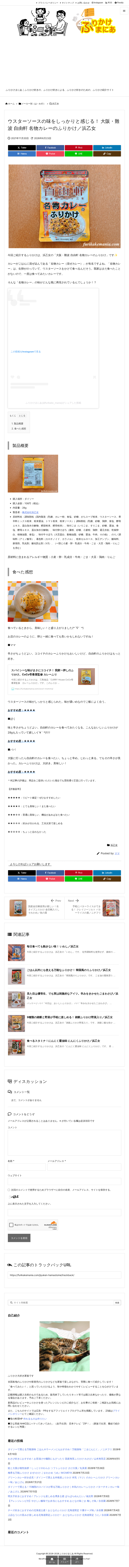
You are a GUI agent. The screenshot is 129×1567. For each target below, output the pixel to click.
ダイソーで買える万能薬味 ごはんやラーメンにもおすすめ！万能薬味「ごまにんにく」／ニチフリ (60, 1449)
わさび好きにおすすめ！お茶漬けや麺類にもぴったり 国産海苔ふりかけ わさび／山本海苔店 (57, 1458)
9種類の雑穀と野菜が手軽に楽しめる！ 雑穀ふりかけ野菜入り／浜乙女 (70, 1017)
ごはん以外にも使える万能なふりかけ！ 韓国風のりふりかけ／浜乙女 (69, 970)
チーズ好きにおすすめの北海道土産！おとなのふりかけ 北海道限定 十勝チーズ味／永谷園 (55, 1510)
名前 (11, 1161)
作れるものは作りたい (35, 1418)
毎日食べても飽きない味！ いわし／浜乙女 (53, 946)
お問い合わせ (83, 3)
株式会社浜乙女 (30, 512)
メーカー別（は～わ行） (34, 103)
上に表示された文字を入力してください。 (30, 1203)
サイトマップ (68, 3)
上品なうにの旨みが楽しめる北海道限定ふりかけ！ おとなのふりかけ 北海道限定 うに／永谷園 (58, 1514)
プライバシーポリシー (48, 3)
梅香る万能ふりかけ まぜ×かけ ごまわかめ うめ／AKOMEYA (40, 1472)
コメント (12, 1127)
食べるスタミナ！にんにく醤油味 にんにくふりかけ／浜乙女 (63, 1040)
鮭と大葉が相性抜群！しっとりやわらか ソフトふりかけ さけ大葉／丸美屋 (47, 1468)
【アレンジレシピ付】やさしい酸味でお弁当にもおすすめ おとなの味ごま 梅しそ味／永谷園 (57, 1500)
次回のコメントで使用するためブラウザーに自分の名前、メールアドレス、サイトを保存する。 (61, 1189)
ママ (117, 853)
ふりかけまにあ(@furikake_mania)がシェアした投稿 (53, 402)
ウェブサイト (15, 1175)
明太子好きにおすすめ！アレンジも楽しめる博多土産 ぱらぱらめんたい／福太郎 (50, 1496)
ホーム (11, 103)
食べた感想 (19, 428)
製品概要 (17, 423)
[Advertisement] (64, 63)
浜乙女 (55, 103)
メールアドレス (57, 1161)
